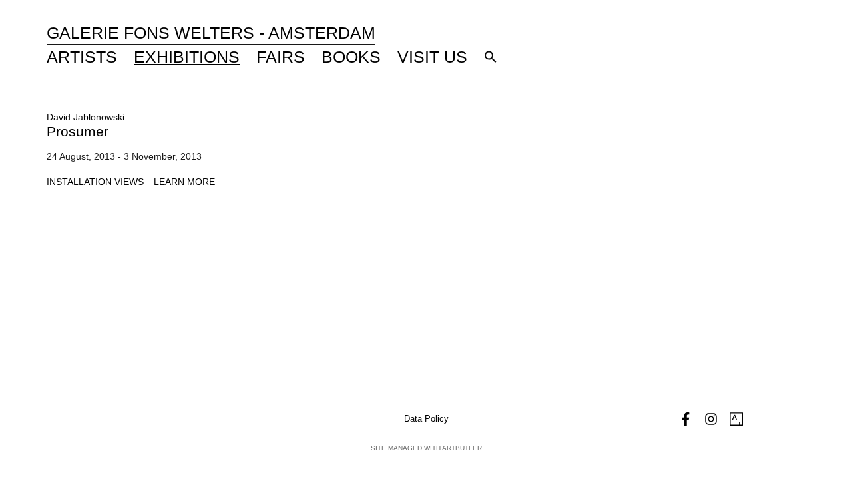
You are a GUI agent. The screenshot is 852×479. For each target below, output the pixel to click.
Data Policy (426, 419)
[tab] (95, 182)
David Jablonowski (85, 117)
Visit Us (432, 56)
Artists (82, 56)
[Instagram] (711, 419)
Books (351, 56)
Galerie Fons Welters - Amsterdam (211, 32)
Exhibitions (187, 56)
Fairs (280, 56)
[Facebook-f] (685, 419)
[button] (490, 56)
